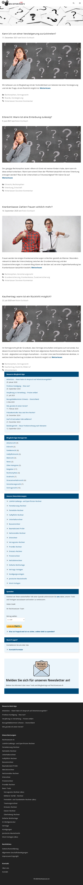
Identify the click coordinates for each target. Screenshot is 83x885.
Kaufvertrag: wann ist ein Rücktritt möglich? (26, 296)
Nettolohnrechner (15, 560)
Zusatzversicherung (42, 277)
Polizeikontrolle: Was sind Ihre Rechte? (20, 412)
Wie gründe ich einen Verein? (17, 406)
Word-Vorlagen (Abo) (10, 837)
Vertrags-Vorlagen (16, 569)
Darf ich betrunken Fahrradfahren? (19, 419)
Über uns (5, 868)
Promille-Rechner (15, 547)
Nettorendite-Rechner (17, 533)
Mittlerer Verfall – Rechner (13, 796)
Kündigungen (7, 829)
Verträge (5, 826)
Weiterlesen (45, 88)
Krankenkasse (27, 277)
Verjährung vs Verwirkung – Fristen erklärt (22, 392)
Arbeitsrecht (11, 443)
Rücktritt (18, 367)
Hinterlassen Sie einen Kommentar (19, 101)
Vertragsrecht (22, 95)
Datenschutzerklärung (10, 849)
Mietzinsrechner (8, 769)
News (8, 461)
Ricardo (8, 98)
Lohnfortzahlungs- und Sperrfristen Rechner (25, 501)
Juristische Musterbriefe (18, 578)
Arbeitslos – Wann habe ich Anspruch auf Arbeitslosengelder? (29, 379)
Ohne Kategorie (12, 465)
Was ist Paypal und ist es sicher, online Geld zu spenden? (32, 631)
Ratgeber (10, 469)
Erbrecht (8, 184)
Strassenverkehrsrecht (15, 480)
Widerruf (26, 367)
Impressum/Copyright (10, 856)
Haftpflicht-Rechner (16, 515)
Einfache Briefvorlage (17, 565)
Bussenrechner (14, 524)
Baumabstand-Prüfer (17, 528)
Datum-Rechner (10, 811)
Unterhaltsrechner (16, 519)
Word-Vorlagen (14, 583)
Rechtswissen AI (8, 740)
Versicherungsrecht (25, 274)
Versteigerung (17, 98)
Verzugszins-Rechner (17, 542)
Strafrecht (10, 476)
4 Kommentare (11, 370)
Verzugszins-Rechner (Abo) (14, 792)
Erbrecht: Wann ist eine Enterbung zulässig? (27, 117)
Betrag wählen (11, 616)
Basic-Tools (6, 788)
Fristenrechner (14, 556)
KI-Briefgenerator (9, 822)
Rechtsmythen (10, 95)
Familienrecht (11, 450)
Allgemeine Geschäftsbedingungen (15, 852)
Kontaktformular (16, 649)
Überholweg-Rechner (12, 814)
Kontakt (5, 872)
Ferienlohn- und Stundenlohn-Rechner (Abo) (20, 799)
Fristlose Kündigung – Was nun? (18, 386)
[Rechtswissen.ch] (13, 3)
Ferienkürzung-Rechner (17, 506)
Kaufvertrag (9, 367)
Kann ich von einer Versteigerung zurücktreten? (29, 33)
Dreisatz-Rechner (15, 551)
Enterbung (9, 187)
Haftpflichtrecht (12, 454)
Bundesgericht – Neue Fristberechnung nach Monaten (26, 426)
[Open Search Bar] (73, 3)
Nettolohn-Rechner (9, 751)
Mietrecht (10, 458)
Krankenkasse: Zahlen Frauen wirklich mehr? (27, 207)
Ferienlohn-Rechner (16, 510)
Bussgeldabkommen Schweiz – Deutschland (22, 399)
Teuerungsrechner (11, 803)
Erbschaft (18, 187)
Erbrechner (13, 538)
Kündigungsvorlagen (16, 574)
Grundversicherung (12, 277)
